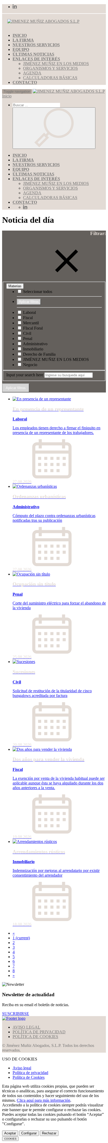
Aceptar (10, 1133)
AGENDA (32, 73)
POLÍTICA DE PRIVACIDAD (39, 1032)
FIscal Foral (32, 328)
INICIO (20, 35)
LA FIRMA (23, 40)
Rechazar (49, 1133)
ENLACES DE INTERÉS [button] (36, 59)
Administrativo (34, 344)
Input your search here (24, 375)
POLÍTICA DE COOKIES (35, 1036)
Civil (26, 333)
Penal (27, 338)
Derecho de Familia (39, 354)
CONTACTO (25, 82)
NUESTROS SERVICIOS (36, 45)
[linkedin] (15, 6)
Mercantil (30, 323)
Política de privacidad (30, 1072)
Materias (14, 286)
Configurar (29, 1133)
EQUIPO (21, 49)
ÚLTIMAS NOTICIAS (33, 54)
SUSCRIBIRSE (15, 1013)
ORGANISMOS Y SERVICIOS (50, 68)
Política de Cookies (29, 1077)
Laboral (29, 312)
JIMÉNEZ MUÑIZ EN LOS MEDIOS (56, 63)
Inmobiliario (32, 349)
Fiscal (27, 317)
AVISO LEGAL (26, 1027)
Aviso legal (22, 1068)
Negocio (29, 364)
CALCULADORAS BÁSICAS (50, 77)
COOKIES (10, 1138)
